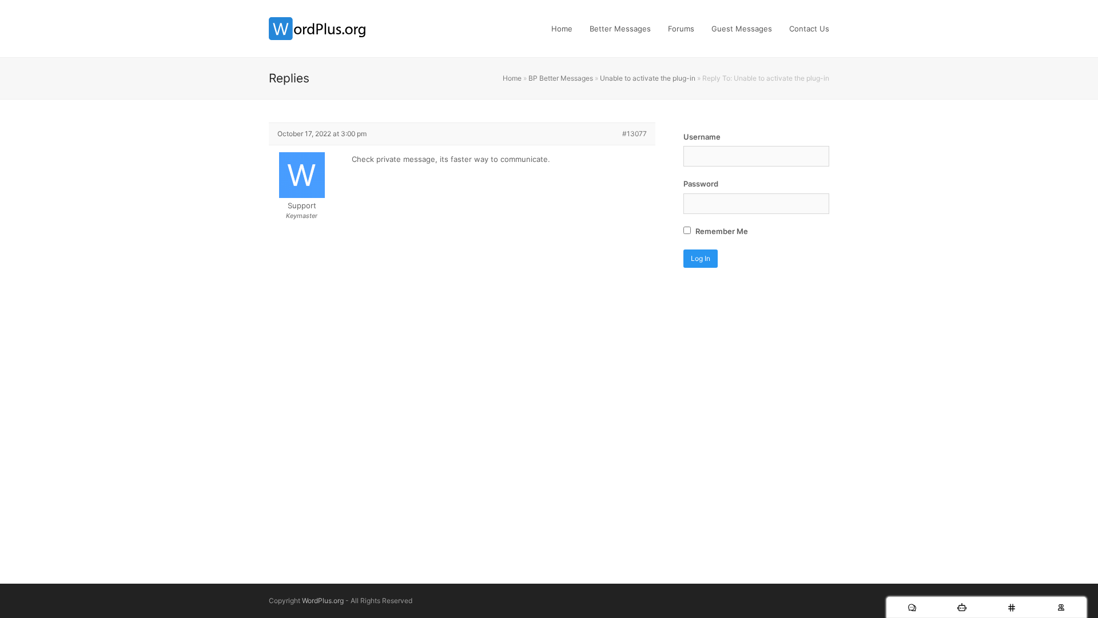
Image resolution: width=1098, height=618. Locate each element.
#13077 (634, 133)
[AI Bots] (961, 607)
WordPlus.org (323, 600)
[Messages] (912, 607)
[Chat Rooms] (1011, 607)
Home (512, 78)
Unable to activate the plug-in (647, 78)
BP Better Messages (560, 78)
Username (702, 136)
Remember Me (721, 231)
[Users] (1061, 607)
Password (700, 183)
